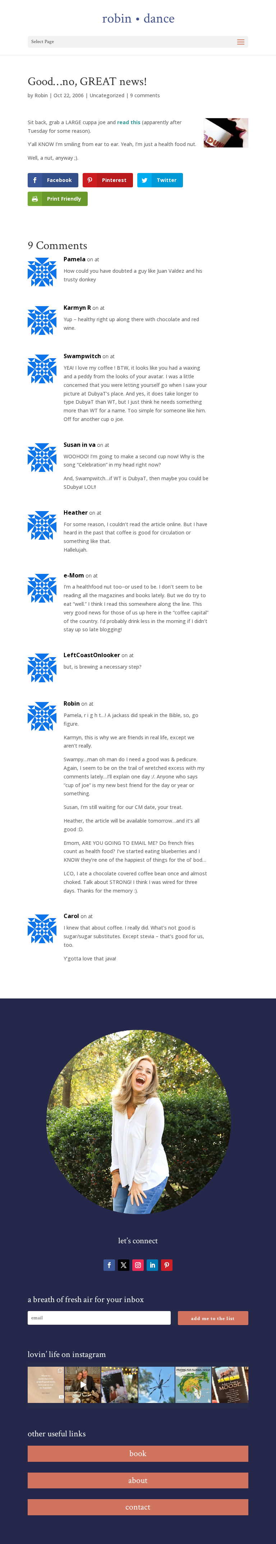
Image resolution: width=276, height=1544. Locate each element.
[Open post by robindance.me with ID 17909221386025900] (83, 1385)
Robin (41, 95)
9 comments (145, 95)
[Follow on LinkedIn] (152, 1265)
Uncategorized (106, 95)
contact (137, 1506)
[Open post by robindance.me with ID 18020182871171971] (230, 1385)
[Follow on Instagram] (138, 1265)
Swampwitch (82, 356)
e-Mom (74, 575)
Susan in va (80, 445)
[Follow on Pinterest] (166, 1265)
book (138, 1453)
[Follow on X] (123, 1265)
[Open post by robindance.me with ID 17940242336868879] (193, 1385)
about (137, 1480)
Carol (71, 916)
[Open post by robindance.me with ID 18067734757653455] (156, 1385)
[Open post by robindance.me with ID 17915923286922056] (119, 1385)
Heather (76, 512)
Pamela (75, 259)
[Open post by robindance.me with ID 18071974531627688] (46, 1385)
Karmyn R (77, 308)
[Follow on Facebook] (109, 1265)
